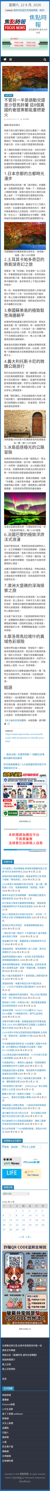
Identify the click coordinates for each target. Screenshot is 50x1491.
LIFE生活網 (7, 1409)
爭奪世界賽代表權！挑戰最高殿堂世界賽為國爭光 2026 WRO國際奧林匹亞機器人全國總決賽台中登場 (24, 1024)
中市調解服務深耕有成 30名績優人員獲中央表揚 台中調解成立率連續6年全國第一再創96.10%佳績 (24, 1047)
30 (23, 1229)
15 (17, 1220)
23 (23, 1224)
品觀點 (5, 1427)
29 (17, 1229)
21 (10, 1224)
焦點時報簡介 (8, 1359)
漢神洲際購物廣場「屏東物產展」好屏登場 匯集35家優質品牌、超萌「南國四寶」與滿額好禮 (24, 967)
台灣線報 (6, 1455)
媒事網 (5, 1418)
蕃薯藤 (5, 1399)
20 (4, 1224)
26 (43, 1224)
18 (36, 1220)
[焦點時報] (5, 59)
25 (36, 1224)
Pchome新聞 (8, 1404)
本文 (8, 720)
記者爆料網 (7, 1460)
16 (23, 1220)
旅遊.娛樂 (8, 95)
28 (10, 1229)
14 (10, 1220)
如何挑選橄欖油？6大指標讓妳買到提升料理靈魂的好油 (24, 766)
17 (30, 1220)
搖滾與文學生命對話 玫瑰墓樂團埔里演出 (23, 925)
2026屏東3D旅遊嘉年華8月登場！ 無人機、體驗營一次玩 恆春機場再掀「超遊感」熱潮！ (28, 10)
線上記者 (6, 1364)
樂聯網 (5, 1451)
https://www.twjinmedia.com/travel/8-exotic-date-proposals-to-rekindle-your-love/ (24, 738)
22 (17, 1224)
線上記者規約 (8, 1368)
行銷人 (5, 1432)
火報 (4, 1441)
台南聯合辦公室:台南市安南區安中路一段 (22, 1345)
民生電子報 (7, 1446)
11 (36, 1215)
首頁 (4, 1378)
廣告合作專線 (8, 1350)
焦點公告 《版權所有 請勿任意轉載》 (20, 1354)
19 (43, 1220)
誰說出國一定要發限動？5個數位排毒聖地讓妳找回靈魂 (23, 756)
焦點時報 (38, 20)
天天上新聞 (7, 1423)
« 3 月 (21, 1236)
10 (30, 1215)
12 (43, 1215)
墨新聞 (5, 1437)
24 (30, 1224)
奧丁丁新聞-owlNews (12, 1413)
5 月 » (28, 1236)
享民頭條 (26, 119)
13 (4, 1220)
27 (4, 1229)
